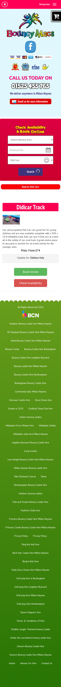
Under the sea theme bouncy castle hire (30, 637)
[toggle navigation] (54, 4)
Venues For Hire (28, 663)
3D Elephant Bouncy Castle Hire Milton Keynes (30, 332)
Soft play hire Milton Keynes (30, 595)
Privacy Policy (21, 535)
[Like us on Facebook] (30, 47)
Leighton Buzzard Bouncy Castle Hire (30, 442)
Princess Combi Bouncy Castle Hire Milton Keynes (31, 527)
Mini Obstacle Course (25, 476)
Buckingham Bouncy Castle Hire (30, 383)
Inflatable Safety (47, 425)
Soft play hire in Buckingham (30, 578)
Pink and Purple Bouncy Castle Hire (30, 501)
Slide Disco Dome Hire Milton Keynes (30, 569)
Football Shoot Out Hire (40, 408)
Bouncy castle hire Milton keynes (30, 366)
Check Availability (30, 283)
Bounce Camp (12, 349)
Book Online (30, 272)
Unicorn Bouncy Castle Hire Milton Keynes (30, 654)
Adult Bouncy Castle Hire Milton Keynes (30, 340)
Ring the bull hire (30, 544)
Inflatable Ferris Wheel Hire (19, 425)
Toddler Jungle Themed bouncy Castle (30, 629)
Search (30, 172)
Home (12, 663)
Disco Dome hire (43, 400)
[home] (5, 4)
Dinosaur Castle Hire (19, 400)
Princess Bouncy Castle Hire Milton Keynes (30, 518)
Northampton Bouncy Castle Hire (30, 484)
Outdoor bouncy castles (31, 493)
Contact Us (47, 663)
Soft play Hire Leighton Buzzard (30, 586)
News (44, 476)
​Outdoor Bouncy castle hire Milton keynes (30, 323)
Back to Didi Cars (30, 186)
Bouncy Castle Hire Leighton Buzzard (30, 357)
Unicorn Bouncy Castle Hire (30, 646)
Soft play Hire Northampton (31, 603)
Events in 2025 (15, 408)
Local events (30, 451)
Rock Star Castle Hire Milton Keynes (31, 552)
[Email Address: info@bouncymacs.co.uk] (30, 101)
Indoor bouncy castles (30, 417)
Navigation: (44, 4)
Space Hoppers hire (30, 612)
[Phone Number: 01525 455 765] (30, 86)
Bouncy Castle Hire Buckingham (40, 349)
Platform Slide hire (30, 510)
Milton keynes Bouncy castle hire (30, 467)
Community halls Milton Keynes (30, 391)
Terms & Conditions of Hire (31, 620)
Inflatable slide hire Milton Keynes (30, 434)
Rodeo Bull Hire (31, 561)
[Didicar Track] (11, 219)
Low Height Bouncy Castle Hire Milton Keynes (31, 459)
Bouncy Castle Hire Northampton (30, 374)
